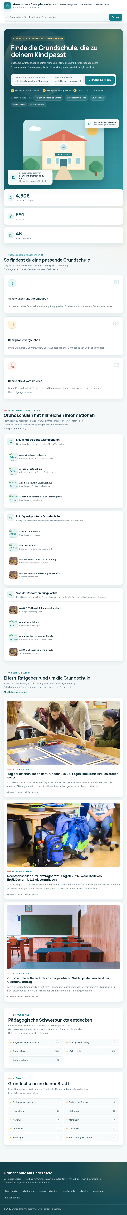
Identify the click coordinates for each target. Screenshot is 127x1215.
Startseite (23, 4)
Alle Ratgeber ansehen (15, 692)
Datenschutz (102, 4)
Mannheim (92, 1119)
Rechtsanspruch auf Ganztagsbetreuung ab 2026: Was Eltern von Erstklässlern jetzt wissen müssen (54, 878)
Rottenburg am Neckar (92, 1137)
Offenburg (36, 1128)
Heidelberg (36, 1111)
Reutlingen (36, 1137)
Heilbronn (92, 1111)
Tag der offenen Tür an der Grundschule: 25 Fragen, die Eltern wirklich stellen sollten (62, 775)
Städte (52, 4)
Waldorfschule (37, 104)
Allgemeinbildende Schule (48, 97)
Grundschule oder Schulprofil (31, 77)
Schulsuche (28, 1191)
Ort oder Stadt (63, 77)
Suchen (116, 17)
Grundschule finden (100, 79)
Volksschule (19, 104)
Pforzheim (92, 1128)
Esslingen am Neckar (36, 1102)
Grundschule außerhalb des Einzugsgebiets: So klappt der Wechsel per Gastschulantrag (58, 980)
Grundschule (98, 97)
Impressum (86, 4)
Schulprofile (39, 4)
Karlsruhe (36, 1119)
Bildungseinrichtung (76, 97)
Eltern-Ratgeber (68, 4)
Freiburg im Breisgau (92, 1102)
